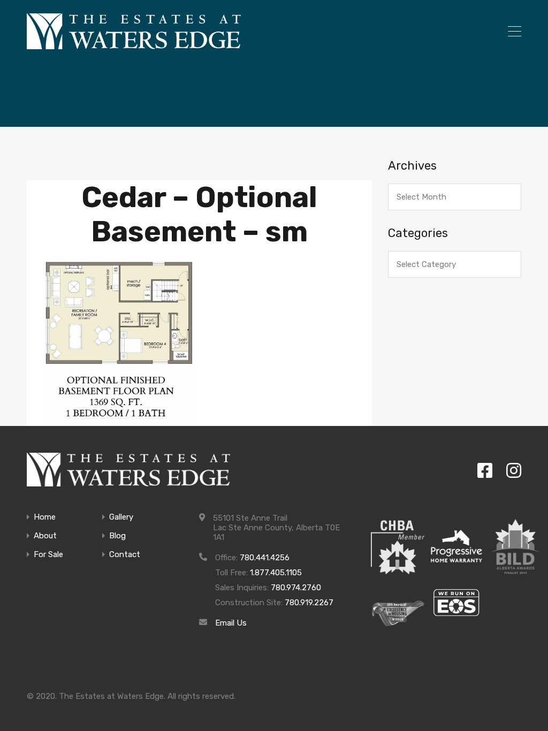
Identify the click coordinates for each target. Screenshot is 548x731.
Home (45, 517)
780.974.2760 (296, 587)
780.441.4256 (265, 557)
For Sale (48, 555)
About (45, 536)
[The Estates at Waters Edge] (128, 469)
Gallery (121, 517)
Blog (117, 536)
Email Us (231, 623)
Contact (124, 555)
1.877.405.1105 (276, 572)
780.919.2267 (309, 602)
